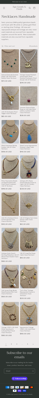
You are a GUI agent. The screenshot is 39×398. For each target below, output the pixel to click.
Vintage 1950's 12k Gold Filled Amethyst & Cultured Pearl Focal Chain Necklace (10, 330)
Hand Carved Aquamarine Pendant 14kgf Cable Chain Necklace (28, 147)
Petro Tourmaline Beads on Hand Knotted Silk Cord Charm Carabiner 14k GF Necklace (9, 183)
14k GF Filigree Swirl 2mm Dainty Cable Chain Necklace (29, 219)
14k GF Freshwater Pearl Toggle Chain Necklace (10, 113)
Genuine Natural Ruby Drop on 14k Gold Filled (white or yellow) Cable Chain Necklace (28, 110)
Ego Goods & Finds (16, 394)
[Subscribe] (32, 371)
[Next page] (33, 344)
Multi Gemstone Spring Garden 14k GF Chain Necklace (9, 147)
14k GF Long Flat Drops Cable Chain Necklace (28, 254)
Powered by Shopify (27, 394)
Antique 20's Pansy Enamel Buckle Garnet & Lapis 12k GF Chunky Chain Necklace (28, 183)
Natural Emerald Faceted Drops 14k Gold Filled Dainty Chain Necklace (10, 76)
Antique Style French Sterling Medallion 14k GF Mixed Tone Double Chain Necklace (10, 256)
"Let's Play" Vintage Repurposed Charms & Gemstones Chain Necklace (27, 293)
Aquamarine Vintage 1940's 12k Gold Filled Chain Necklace (27, 329)
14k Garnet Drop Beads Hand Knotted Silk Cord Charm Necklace (9, 292)
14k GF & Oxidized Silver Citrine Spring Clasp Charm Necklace (10, 219)
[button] (4, 8)
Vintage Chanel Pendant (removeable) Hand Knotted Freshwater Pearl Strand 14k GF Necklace (28, 77)
